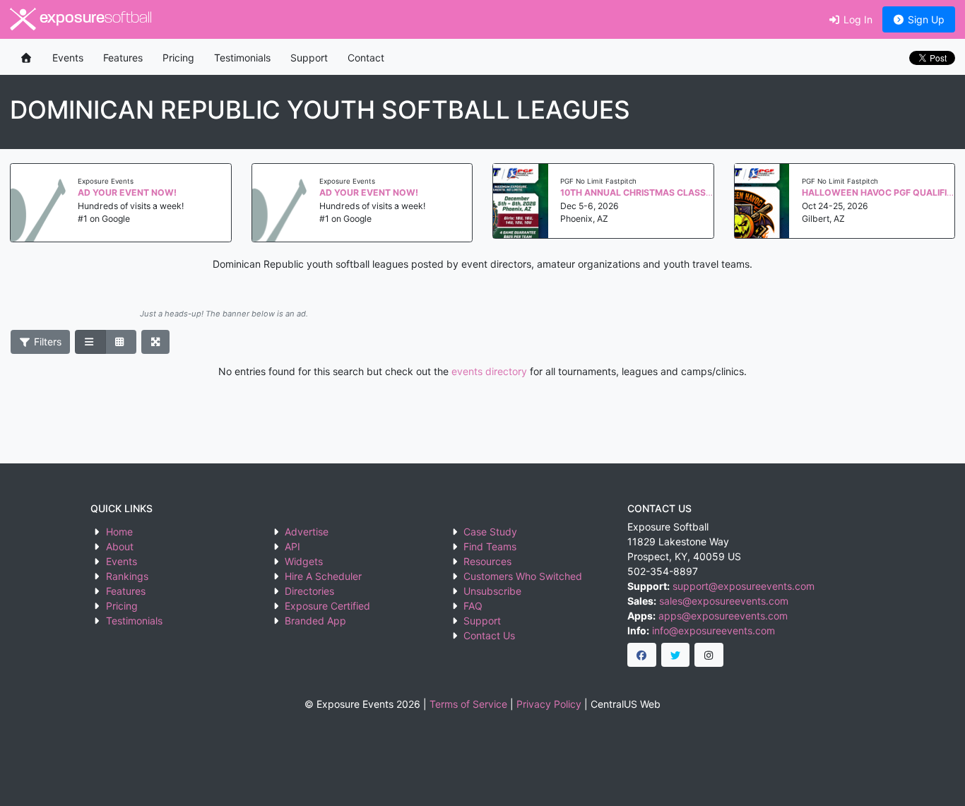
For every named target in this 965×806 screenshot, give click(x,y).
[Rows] (90, 342)
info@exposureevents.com (713, 630)
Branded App (315, 621)
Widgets (304, 561)
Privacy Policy (548, 704)
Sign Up (925, 19)
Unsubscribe (492, 591)
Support (309, 58)
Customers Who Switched (522, 576)
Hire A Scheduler (323, 576)
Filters (46, 342)
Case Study (490, 532)
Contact (366, 58)
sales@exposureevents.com (723, 601)
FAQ (472, 606)
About (120, 546)
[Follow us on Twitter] (675, 655)
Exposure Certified (327, 606)
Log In (856, 19)
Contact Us (489, 635)
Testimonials (242, 58)
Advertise (306, 532)
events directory (489, 371)
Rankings (127, 576)
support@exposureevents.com (744, 586)
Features (123, 58)
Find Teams (489, 546)
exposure (94, 19)
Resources (487, 561)
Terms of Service (468, 704)
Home (119, 532)
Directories (309, 591)
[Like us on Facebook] (641, 655)
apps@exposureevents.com (723, 616)
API (292, 546)
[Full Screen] (155, 342)
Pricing (178, 58)
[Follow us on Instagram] (708, 655)
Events (67, 58)
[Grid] (120, 342)
